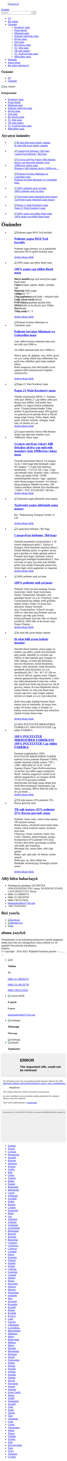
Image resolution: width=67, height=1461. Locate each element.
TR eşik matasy (22, 50)
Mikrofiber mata (22, 56)
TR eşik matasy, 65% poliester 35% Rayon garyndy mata (34, 811)
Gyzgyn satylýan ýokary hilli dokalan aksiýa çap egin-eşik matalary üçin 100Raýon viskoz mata (35, 449)
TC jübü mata (21, 47)
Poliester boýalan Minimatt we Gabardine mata (34, 333)
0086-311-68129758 (18, 984)
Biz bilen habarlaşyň (18, 65)
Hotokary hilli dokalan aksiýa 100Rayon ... (36, 168)
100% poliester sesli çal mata (29, 191)
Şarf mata (19, 42)
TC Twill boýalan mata (26, 53)
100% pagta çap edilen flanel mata (31, 216)
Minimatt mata (21, 33)
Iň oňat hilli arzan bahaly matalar (31, 145)
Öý (9, 18)
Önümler (12, 24)
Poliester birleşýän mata (26, 36)
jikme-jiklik (28, 257)
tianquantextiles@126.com (21, 903)
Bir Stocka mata (22, 45)
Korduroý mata (22, 27)
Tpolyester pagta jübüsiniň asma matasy (34, 199)
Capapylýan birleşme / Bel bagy (30, 154)
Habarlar (12, 59)
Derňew (5, 948)
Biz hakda (13, 21)
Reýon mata (20, 39)
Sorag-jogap (14, 62)
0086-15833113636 (18, 990)
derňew (18, 257)
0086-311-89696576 (18, 979)
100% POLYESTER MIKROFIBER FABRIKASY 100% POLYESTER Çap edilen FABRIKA (35, 742)
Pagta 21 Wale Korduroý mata (29, 208)
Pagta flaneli (20, 30)
